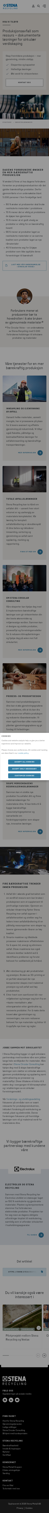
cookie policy (23, 753)
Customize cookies (24, 776)
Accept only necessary (24, 769)
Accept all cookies (24, 762)
